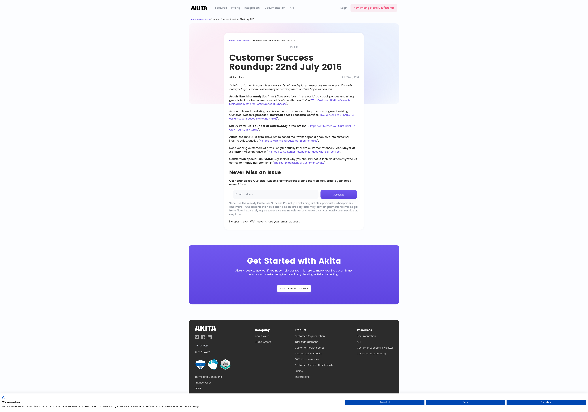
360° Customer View (307, 359)
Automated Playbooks (308, 353)
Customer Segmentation (310, 336)
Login (343, 8)
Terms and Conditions (208, 377)
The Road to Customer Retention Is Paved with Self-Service (304, 152)
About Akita (262, 336)
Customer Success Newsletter (375, 348)
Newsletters (202, 19)
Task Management (306, 342)
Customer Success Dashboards (314, 365)
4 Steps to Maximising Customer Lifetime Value (288, 141)
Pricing (235, 8)
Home (191, 19)
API (292, 8)
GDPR (198, 388)
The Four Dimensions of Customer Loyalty (299, 163)
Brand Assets (263, 342)
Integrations (252, 8)
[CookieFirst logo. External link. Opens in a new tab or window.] (3, 397)
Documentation (275, 8)
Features (221, 8)
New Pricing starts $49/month (374, 8)
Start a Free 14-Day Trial (294, 288)
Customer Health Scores (309, 348)
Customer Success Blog (371, 353)
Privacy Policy (203, 383)
